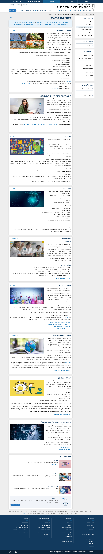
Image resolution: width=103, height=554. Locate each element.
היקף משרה (91, 530)
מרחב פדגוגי (91, 14)
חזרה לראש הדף (15, 30)
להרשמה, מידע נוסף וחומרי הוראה (62, 370)
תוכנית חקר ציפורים (63, 22)
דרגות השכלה (91, 532)
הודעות (75, 551)
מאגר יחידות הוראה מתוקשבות (86, 58)
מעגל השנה (90, 62)
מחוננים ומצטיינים (89, 75)
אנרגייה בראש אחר (39, 24)
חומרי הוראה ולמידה (86, 30)
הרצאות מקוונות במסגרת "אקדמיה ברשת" (23, 24)
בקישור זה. (25, 513)
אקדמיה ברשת (69, 530)
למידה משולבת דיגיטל (42, 10)
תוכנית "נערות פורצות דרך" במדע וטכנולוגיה (46, 22)
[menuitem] (84, 45)
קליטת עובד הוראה (90, 523)
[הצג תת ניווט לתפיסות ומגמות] (70, 10)
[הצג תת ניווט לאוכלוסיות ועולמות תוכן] (21, 10)
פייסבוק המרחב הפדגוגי (67, 541)
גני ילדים (70, 534)
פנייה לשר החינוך (24, 525)
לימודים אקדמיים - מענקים (44, 527)
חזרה (11, 17)
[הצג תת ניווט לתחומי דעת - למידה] (81, 10)
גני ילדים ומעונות (64, 10)
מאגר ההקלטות (89, 65)
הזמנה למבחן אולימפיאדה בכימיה (62, 326)
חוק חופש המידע (68, 551)
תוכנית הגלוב (68, 362)
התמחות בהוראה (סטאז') (88, 525)
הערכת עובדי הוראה (45, 530)
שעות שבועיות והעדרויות (88, 539)
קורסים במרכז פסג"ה (45, 525)
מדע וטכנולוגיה (77, 14)
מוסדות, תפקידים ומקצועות (88, 534)
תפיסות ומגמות (75, 10)
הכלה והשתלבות (89, 72)
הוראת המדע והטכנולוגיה (62, 14)
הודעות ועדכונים (89, 79)
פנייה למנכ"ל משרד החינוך (22, 527)
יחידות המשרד (25, 523)
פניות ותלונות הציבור (23, 532)
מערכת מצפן (47, 534)
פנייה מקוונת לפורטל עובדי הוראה (20, 530)
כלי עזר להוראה (54, 10)
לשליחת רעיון (15, 505)
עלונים (90, 32)
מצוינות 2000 (24, 22)
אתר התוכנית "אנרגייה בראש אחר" (62, 415)
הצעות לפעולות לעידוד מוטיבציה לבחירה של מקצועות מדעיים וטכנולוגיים (41, 124)
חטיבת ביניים (70, 14)
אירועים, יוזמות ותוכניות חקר (85, 35)
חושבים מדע (32, 22)
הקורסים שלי (47, 523)
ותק (93, 537)
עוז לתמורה (91, 544)
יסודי (57, 86)
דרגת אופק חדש (90, 541)
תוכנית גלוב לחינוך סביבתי (51, 24)
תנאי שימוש (60, 551)
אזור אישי (11, 10)
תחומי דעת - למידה (87, 10)
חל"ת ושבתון (91, 546)
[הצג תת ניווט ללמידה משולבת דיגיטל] (35, 10)
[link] (63, 22)
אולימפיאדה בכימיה (63, 24)
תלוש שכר (92, 527)
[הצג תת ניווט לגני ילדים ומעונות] (59, 10)
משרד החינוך (83, 4)
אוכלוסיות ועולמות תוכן (28, 10)
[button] (25, 5)
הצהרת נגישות (53, 551)
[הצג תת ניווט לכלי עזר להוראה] (49, 10)
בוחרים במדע (17, 22)
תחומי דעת (69, 523)
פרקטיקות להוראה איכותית (66, 532)
